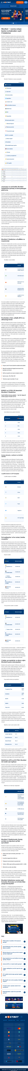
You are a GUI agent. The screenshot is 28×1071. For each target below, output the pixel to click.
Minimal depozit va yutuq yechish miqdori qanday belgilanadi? (13, 953)
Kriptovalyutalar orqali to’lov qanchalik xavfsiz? (12, 992)
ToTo (17, 1020)
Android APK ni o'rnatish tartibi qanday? (12, 964)
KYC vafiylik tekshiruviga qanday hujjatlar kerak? (12, 975)
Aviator (5, 1020)
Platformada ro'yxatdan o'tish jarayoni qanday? (12, 941)
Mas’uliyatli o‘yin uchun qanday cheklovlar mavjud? (13, 980)
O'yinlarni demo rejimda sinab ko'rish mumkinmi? (12, 986)
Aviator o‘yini (11, 1020)
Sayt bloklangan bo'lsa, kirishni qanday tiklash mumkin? (12, 947)
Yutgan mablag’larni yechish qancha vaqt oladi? (12, 969)
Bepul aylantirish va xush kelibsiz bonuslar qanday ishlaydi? (13, 959)
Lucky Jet (22, 1020)
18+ (21, 1017)
